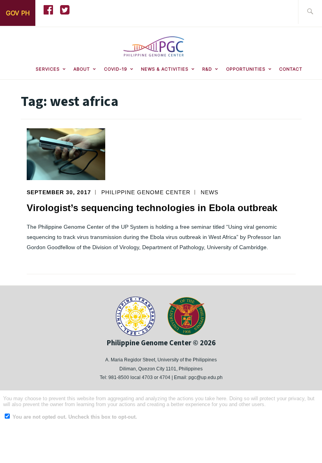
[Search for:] (310, 12)
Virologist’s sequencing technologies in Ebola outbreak (152, 207)
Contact (290, 69)
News (209, 192)
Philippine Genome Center (145, 192)
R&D (207, 69)
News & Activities (164, 69)
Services (48, 69)
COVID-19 (115, 69)
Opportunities (245, 69)
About (81, 69)
